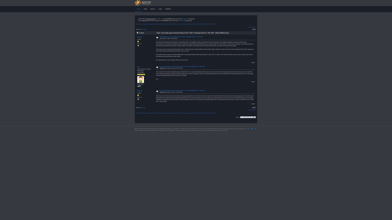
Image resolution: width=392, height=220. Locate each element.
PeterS (139, 37)
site (202, 128)
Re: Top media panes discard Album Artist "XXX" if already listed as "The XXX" (182, 66)
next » (254, 27)
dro (138, 67)
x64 (161, 19)
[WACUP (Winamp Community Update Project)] (140, 86)
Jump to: (238, 117)
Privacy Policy (194, 128)
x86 (158, 19)
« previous (250, 27)
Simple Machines (152, 128)
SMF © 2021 (144, 128)
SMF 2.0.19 (137, 128)
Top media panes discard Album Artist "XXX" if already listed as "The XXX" (181, 36)
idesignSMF (162, 128)
